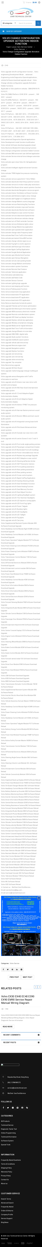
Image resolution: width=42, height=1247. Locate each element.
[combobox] (9, 23)
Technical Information (8, 1137)
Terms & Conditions (8, 1164)
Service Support (6, 1218)
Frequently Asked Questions (11, 1160)
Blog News (4, 1222)
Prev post (14, 977)
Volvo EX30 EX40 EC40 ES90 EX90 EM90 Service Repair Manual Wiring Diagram (17, 999)
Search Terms (6, 1199)
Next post (27, 977)
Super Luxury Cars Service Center (19, 47)
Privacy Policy (6, 1176)
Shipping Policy (6, 1168)
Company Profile (7, 1214)
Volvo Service (19, 49)
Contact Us (5, 1179)
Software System (7, 1141)
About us (4, 1183)
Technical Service (7, 1125)
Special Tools (5, 1145)
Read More (7, 1027)
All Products (5, 1121)
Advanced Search (7, 1203)
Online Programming (8, 1133)
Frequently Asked (7, 1207)
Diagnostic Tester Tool (9, 1129)
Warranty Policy (6, 1172)
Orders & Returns (7, 1211)
